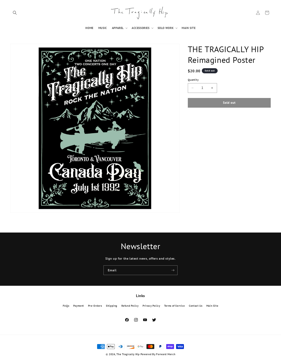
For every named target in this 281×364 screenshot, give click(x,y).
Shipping (111, 306)
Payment (78, 306)
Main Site (212, 306)
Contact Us (195, 306)
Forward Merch (165, 354)
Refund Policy (130, 306)
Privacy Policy (151, 306)
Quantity (193, 80)
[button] (14, 12)
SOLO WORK (166, 28)
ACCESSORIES (141, 28)
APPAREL (118, 28)
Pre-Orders (95, 306)
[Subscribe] (172, 270)
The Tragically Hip (128, 354)
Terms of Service (174, 306)
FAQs (66, 306)
